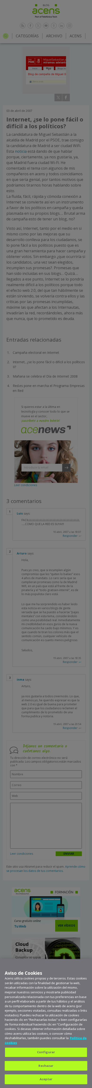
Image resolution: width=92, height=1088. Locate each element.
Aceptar (46, 1079)
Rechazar (45, 1066)
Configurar (46, 1052)
